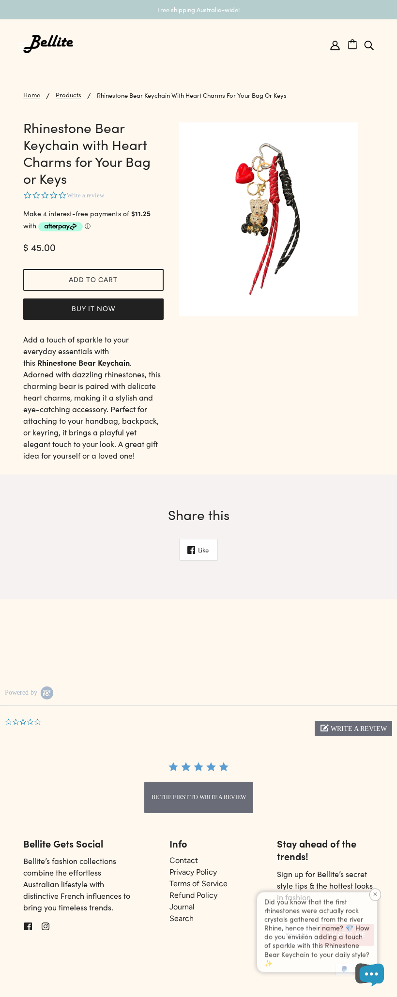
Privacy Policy (193, 872)
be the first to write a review (199, 797)
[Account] (335, 44)
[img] (369, 44)
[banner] (48, 42)
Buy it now (93, 309)
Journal (182, 906)
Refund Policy (193, 895)
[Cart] (356, 42)
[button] (353, 728)
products (68, 95)
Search (181, 918)
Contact (183, 860)
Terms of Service (198, 883)
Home (31, 95)
